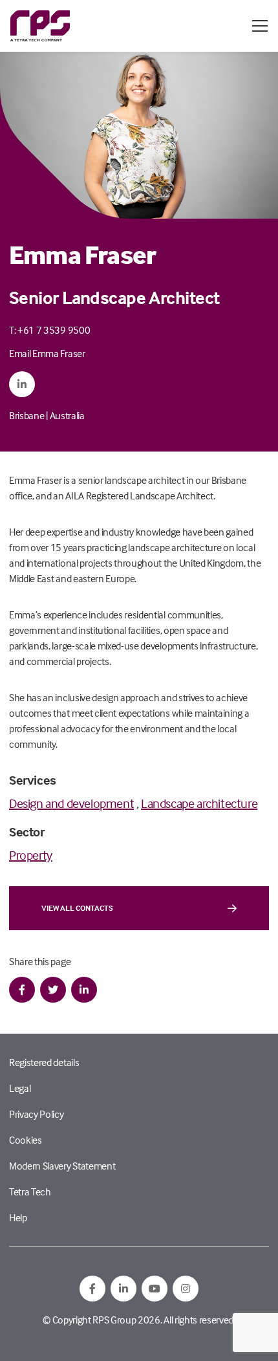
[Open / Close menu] (260, 26)
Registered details (44, 1062)
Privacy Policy (36, 1113)
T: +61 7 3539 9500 (49, 329)
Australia (67, 415)
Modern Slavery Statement (62, 1165)
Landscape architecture (199, 803)
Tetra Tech (30, 1191)
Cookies (25, 1139)
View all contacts (77, 908)
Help (18, 1217)
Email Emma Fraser (47, 353)
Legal (19, 1088)
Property (30, 855)
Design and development (71, 803)
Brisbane (26, 415)
